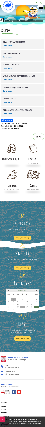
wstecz (38, 136)
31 (13, 309)
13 (27, 302)
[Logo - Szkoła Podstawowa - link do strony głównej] (8, 6)
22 (36, 304)
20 (27, 304)
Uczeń (20, 20)
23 (8, 307)
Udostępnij (8, 120)
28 (31, 307)
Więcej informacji (22, 238)
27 (27, 307)
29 (36, 307)
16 (8, 304)
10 (13, 302)
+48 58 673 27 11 (42, 3)
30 (8, 309)
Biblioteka (5, 30)
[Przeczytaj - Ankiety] (22, 246)
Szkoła (4, 403)
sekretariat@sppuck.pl (38, 3)
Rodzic (4, 409)
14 (31, 302)
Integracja (5, 416)
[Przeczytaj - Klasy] (22, 316)
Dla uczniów (28, 20)
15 (36, 302)
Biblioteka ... (37, 20)
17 (13, 304)
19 (22, 304)
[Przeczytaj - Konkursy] (22, 216)
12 (22, 302)
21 (31, 304)
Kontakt (4, 413)
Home (15, 20)
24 (13, 307)
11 (18, 302)
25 (18, 307)
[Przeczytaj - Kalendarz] (22, 276)
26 (22, 307)
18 (18, 304)
